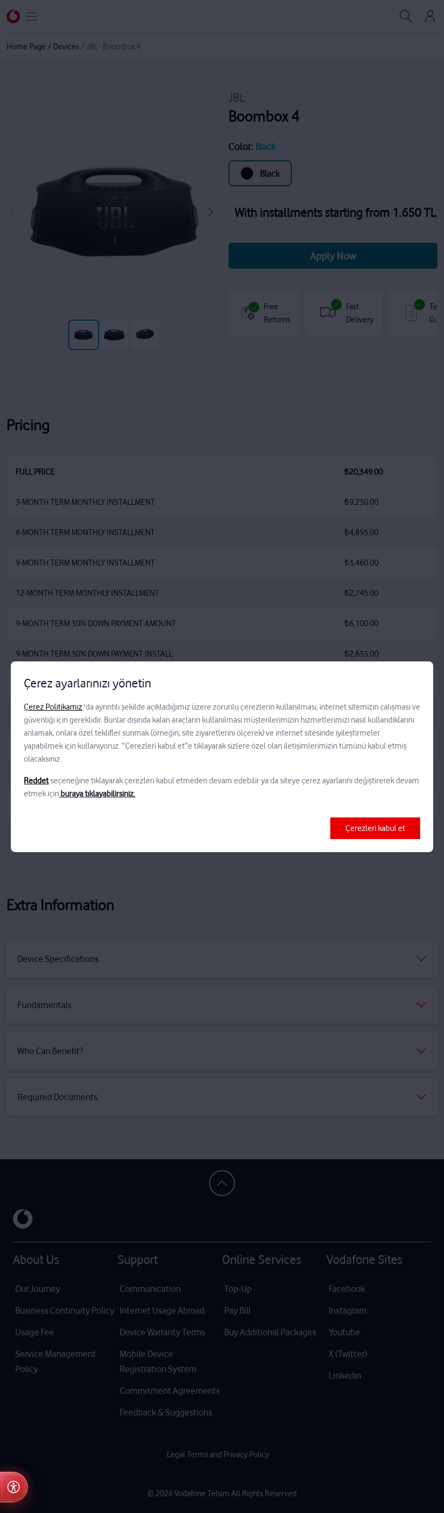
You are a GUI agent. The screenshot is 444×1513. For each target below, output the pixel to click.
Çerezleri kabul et (375, 828)
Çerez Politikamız (53, 707)
